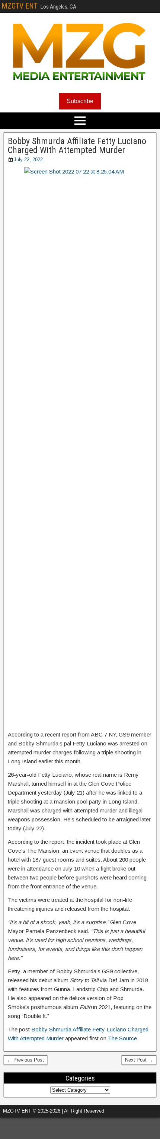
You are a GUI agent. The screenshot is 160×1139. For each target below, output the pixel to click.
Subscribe (80, 101)
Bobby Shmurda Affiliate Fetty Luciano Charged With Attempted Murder (77, 145)
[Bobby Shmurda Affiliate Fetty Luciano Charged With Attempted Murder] (80, 446)
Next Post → (139, 1060)
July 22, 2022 (28, 159)
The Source (122, 1038)
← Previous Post (25, 1060)
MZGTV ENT (19, 5)
